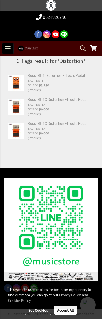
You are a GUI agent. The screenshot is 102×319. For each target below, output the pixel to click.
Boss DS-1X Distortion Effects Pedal (58, 100)
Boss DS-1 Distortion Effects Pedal (56, 76)
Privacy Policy (70, 294)
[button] (81, 48)
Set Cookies (38, 310)
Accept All (65, 310)
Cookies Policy (19, 300)
